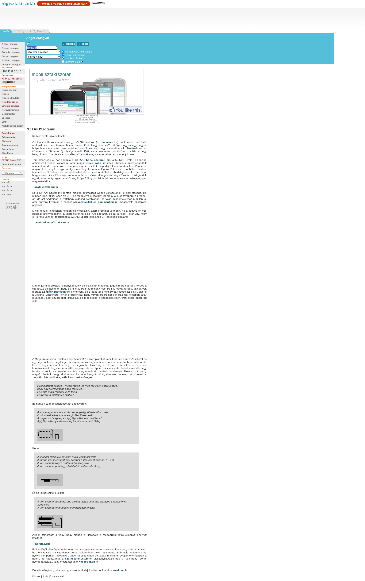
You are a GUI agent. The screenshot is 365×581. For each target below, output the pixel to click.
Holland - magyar (11, 60)
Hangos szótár (9, 90)
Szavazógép (8, 149)
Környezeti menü (10, 110)
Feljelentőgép (9, 137)
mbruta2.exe (42, 543)
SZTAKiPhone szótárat (90, 159)
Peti (86, 151)
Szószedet (7, 118)
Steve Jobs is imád (99, 162)
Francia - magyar (11, 52)
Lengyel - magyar (11, 64)
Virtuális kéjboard (10, 106)
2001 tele (6, 194)
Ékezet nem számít (74, 55)
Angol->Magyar (37, 38)
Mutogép (6, 141)
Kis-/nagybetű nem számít (78, 52)
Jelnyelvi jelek (72, 62)
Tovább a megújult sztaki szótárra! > (63, 3)
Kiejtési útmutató (10, 98)
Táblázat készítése (74, 58)
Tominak (132, 148)
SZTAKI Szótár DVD (11, 160)
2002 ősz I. (7, 186)
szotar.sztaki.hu (107, 142)
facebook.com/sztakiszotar (51, 222)
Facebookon (87, 561)
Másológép (7, 153)
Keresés (70, 44)
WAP (4, 122)
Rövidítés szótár (10, 102)
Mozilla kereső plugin (12, 126)
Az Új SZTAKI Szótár (12, 79)
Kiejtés (5, 94)
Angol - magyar (10, 44)
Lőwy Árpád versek (11, 164)
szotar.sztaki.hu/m (46, 186)
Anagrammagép (10, 145)
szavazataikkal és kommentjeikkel (95, 201)
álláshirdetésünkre (58, 291)
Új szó (85, 44)
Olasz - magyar (10, 56)
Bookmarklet (8, 114)
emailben (119, 570)
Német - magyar (10, 48)
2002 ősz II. (7, 190)
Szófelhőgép (8, 133)
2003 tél (6, 182)
